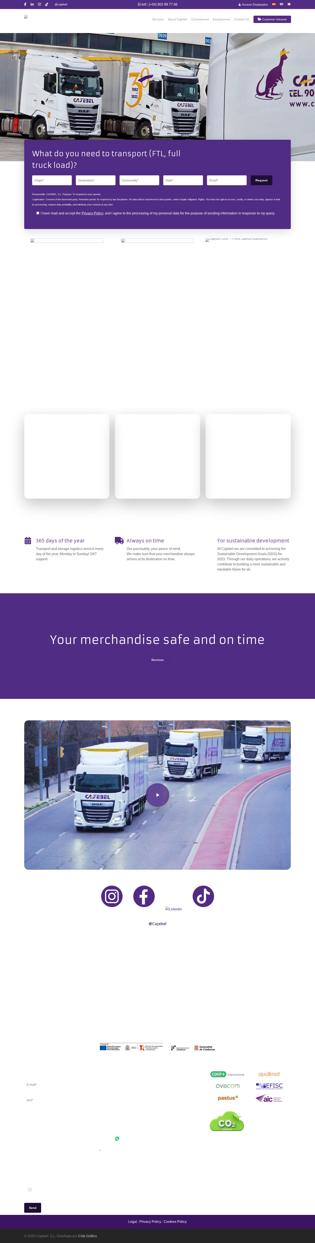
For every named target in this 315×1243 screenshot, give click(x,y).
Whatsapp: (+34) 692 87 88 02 (143, 1139)
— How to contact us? (131, 1078)
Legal (132, 1221)
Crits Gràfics (87, 1236)
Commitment (200, 19)
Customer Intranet (274, 19)
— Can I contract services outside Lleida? (146, 1094)
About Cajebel (177, 19)
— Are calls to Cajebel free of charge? (143, 1104)
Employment (221, 19)
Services (158, 19)
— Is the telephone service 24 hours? (143, 1099)
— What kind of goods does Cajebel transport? (150, 1089)
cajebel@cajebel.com (131, 1129)
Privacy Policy (92, 213)
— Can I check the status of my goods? (144, 1083)
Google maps (125, 1155)
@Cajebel (157, 923)
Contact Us (241, 19)
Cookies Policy (175, 1221)
